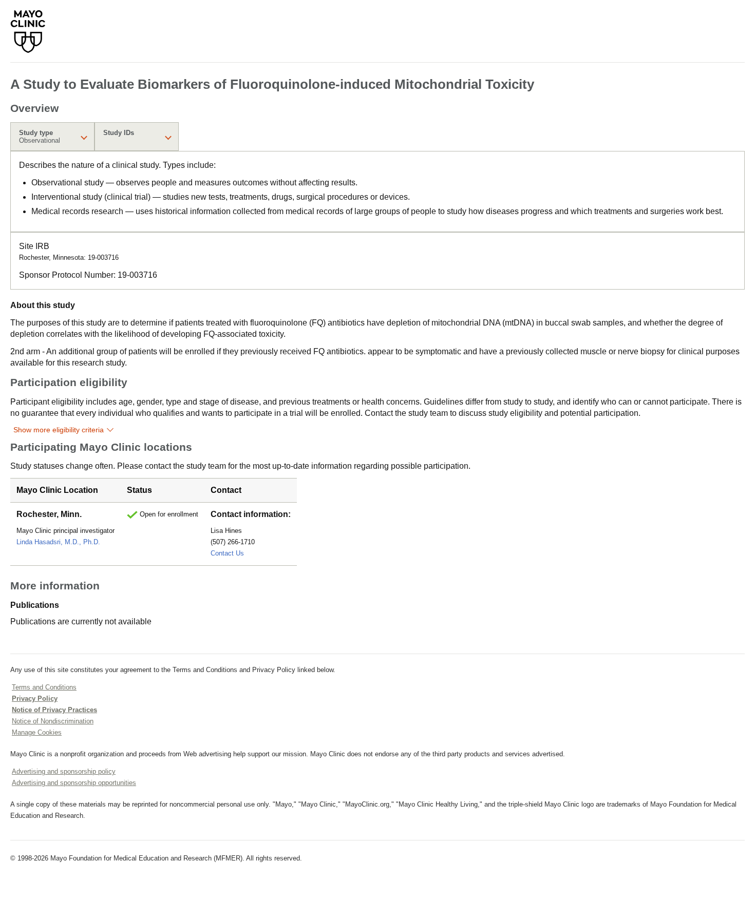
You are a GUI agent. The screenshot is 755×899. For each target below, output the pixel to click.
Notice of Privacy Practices (54, 710)
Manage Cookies (37, 732)
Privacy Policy (35, 698)
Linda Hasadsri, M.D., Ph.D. (58, 542)
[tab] (52, 136)
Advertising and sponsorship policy (64, 771)
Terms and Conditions (44, 687)
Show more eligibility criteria (58, 430)
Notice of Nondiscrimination (52, 721)
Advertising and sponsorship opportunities (74, 783)
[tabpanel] (377, 191)
